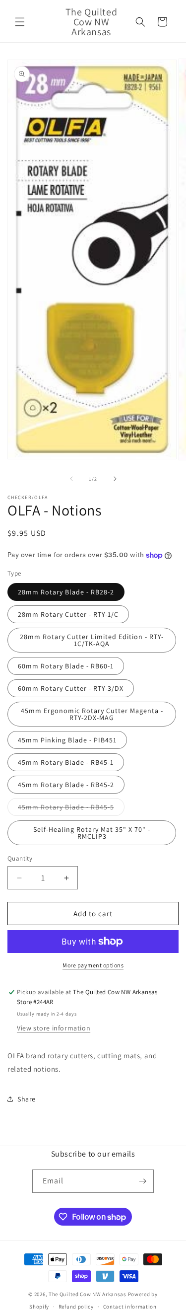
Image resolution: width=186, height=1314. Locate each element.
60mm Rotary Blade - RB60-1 (66, 665)
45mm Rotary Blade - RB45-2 (66, 784)
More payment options (93, 965)
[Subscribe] (142, 1181)
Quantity (19, 858)
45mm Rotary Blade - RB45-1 (66, 762)
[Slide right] (115, 479)
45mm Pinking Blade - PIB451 (67, 739)
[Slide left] (71, 479)
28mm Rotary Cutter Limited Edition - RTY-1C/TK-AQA (92, 640)
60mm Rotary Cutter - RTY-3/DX (71, 688)
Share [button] (26, 1099)
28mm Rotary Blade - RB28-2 (66, 591)
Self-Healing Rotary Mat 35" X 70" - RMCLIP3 (91, 833)
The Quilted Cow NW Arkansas (87, 1294)
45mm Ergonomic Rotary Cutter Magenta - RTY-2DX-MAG (92, 714)
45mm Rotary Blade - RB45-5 (71, 809)
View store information (53, 1027)
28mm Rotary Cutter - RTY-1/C (68, 614)
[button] (20, 22)
